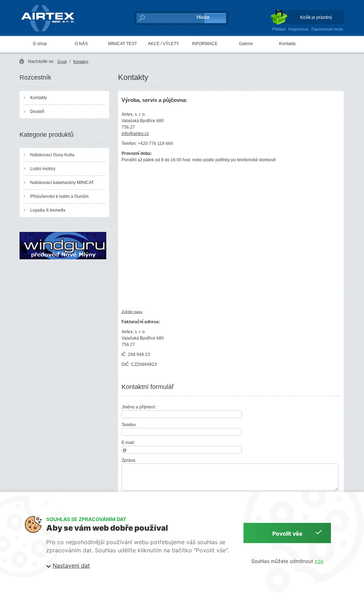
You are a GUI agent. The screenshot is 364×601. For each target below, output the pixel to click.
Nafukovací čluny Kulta (52, 154)
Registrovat (298, 29)
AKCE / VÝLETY (163, 43)
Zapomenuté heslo (327, 29)
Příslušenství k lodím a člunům (59, 196)
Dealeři (37, 111)
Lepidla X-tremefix (47, 210)
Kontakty (287, 43)
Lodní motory (42, 168)
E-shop (40, 43)
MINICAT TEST (122, 43)
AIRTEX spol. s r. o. (52, 5)
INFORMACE (205, 43)
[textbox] (162, 18)
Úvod (61, 61)
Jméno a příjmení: (139, 407)
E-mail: (128, 442)
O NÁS (81, 43)
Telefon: (129, 424)
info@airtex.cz (135, 133)
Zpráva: (129, 460)
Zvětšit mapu (132, 312)
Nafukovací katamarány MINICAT (62, 182)
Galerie (246, 43)
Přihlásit (278, 29)
